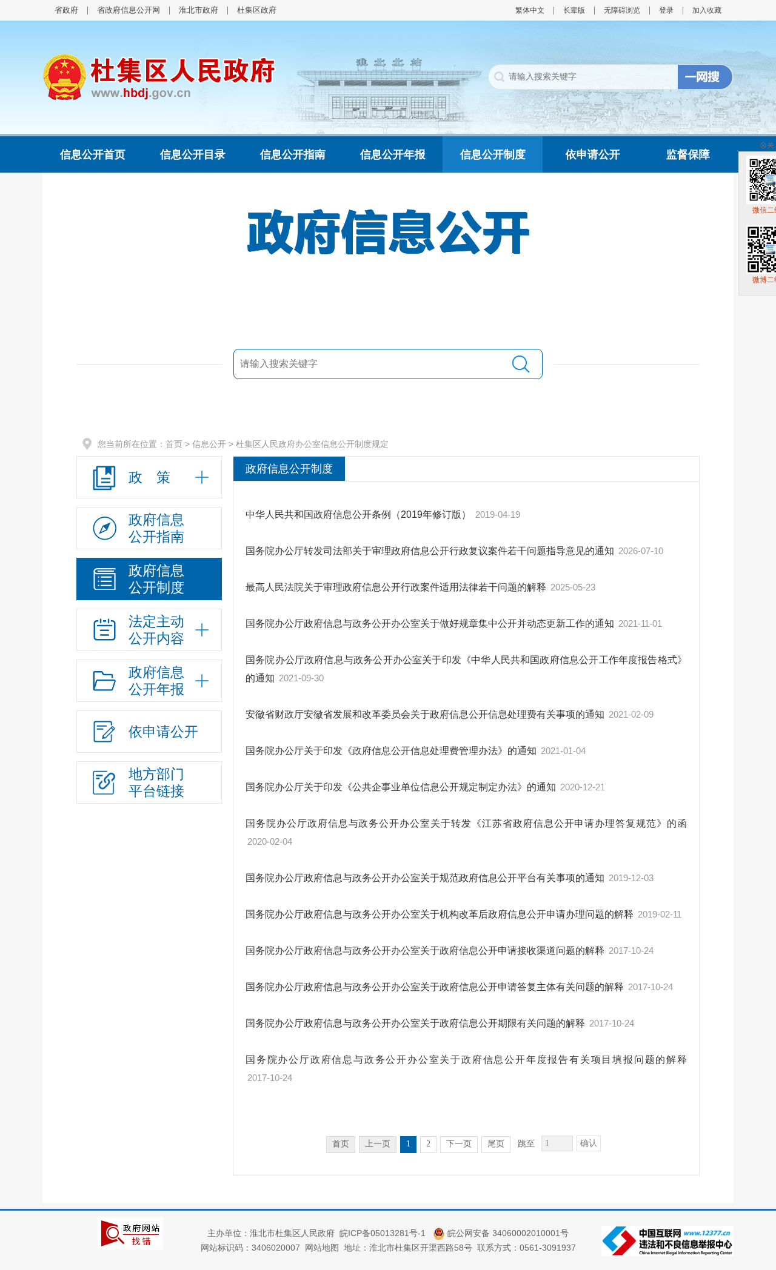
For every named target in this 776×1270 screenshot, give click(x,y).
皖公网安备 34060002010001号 (507, 1233)
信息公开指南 (293, 154)
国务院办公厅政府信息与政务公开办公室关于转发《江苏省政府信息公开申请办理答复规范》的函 (466, 823)
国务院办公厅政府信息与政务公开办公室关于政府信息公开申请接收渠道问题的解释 (425, 950)
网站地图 (322, 1247)
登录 (666, 10)
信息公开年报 (393, 154)
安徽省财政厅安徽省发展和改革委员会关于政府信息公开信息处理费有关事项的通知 (425, 714)
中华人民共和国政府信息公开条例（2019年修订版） (358, 514)
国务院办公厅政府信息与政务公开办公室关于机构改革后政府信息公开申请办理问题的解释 (440, 914)
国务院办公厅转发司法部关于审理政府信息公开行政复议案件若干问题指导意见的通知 (430, 551)
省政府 (66, 10)
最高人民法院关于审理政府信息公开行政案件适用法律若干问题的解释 (396, 587)
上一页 (377, 1143)
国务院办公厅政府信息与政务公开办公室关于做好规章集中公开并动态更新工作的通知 (430, 623)
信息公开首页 (92, 154)
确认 (588, 1143)
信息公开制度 (493, 154)
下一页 (459, 1143)
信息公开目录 (193, 154)
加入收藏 (706, 10)
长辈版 (574, 10)
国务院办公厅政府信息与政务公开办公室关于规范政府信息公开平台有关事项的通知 (425, 878)
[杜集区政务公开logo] (159, 76)
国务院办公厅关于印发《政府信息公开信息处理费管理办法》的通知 (391, 751)
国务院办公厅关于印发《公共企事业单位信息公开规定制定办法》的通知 (401, 787)
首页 (174, 444)
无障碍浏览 (622, 10)
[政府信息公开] (388, 231)
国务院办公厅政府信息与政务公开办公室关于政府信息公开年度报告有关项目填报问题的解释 (466, 1059)
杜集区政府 (256, 10)
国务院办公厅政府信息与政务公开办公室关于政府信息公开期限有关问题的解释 (415, 1023)
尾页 (495, 1143)
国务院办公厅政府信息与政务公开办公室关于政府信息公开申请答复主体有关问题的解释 (435, 987)
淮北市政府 (198, 10)
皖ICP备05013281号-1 (384, 1233)
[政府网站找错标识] (130, 1232)
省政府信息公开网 (128, 10)
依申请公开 (593, 154)
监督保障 (688, 154)
